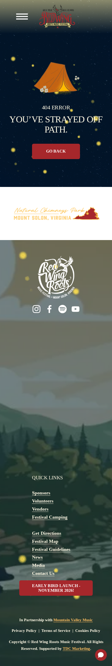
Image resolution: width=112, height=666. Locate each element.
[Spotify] (62, 309)
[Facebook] (49, 309)
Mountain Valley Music (73, 620)
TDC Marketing (76, 648)
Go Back (56, 151)
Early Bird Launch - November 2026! (56, 588)
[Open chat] (101, 655)
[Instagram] (36, 309)
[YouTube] (75, 309)
